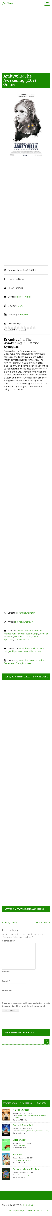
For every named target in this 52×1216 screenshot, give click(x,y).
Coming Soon (10, 1103)
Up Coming (26, 1103)
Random (41, 1103)
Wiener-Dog (19, 1139)
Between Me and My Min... (27, 1169)
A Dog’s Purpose (21, 1109)
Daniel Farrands (27, 648)
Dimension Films (12, 663)
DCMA (44, 1210)
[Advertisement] (26, 39)
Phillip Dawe (16, 651)
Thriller (27, 297)
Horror (19, 297)
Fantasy (16, 1118)
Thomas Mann (21, 639)
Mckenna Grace (22, 636)
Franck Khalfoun (26, 613)
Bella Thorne (24, 630)
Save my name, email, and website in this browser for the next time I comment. (26, 1004)
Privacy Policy (16, 1210)
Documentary (23, 1175)
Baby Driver (9, 922)
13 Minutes (43, 922)
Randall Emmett (32, 651)
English (24, 314)
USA (20, 306)
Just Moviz (7, 3)
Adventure (22, 1115)
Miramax (26, 663)
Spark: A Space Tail (23, 1125)
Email (6, 981)
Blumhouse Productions (32, 660)
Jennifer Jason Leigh (27, 633)
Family (43, 1115)
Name (6, 971)
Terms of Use (32, 1210)
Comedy (30, 1115)
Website (7, 990)
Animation (31, 1131)
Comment (8, 941)
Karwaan (17, 1154)
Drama (37, 1115)
